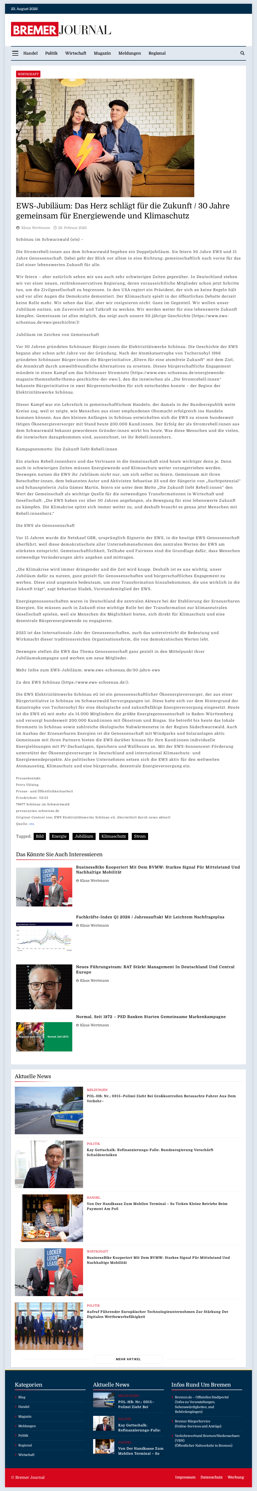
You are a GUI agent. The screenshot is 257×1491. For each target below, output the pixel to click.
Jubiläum (84, 836)
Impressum (185, 1477)
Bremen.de (183, 1397)
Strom (140, 836)
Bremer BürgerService (192, 1421)
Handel (30, 53)
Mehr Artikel (128, 1359)
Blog (21, 1397)
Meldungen (129, 53)
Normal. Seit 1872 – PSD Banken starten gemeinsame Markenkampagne (151, 1017)
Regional (157, 53)
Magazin (102, 53)
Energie (59, 836)
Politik (51, 53)
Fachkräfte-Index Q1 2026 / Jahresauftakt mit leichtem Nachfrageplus (150, 917)
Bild (40, 836)
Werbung (236, 1477)
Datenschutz (212, 1477)
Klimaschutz (113, 836)
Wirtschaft (75, 53)
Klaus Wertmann (35, 228)
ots (31, 824)
